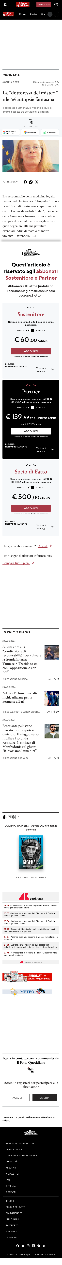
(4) (58, 758)
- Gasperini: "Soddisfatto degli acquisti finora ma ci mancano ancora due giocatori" (29, 930)
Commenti (12, 182)
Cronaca (10, 75)
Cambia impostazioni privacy (21, 1155)
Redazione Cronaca (15, 758)
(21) (57, 712)
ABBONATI (31, 351)
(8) (58, 679)
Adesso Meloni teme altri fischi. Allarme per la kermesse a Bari (20, 697)
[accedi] (56, 4)
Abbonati (44, 4)
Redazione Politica (15, 679)
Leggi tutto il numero (31, 877)
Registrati (44, 1097)
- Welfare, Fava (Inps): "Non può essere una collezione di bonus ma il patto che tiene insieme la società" (30, 946)
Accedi (17, 1097)
